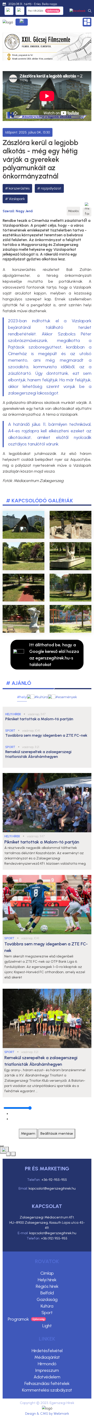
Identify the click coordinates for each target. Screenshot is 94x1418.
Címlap (47, 1273)
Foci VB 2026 (35, 10)
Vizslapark (17, 199)
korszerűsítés (19, 188)
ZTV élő (19, 10)
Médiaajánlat (47, 1357)
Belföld (47, 1292)
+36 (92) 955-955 (54, 1238)
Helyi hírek (47, 1279)
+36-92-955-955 (54, 1180)
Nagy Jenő (24, 211)
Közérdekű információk (21, 22)
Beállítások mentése (56, 1133)
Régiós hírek (47, 1286)
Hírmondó (47, 1363)
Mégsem (28, 1133)
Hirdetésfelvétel (47, 1350)
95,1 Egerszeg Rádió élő (9, 10)
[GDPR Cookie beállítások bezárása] (1, 1146)
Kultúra (47, 1306)
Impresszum (47, 1370)
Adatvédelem (47, 1376)
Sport (47, 1312)
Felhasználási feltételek (47, 1383)
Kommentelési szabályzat (47, 1390)
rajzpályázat (51, 188)
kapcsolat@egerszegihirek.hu (52, 1188)
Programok (18, 1319)
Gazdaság (47, 1299)
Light (47, 1325)
